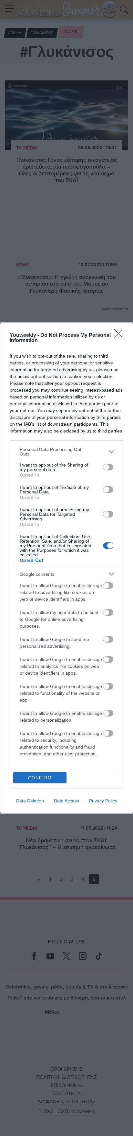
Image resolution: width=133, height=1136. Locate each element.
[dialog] (66, 568)
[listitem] (66, 451)
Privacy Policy (103, 800)
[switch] (108, 467)
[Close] (120, 335)
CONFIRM (40, 777)
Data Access (66, 800)
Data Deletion (30, 800)
